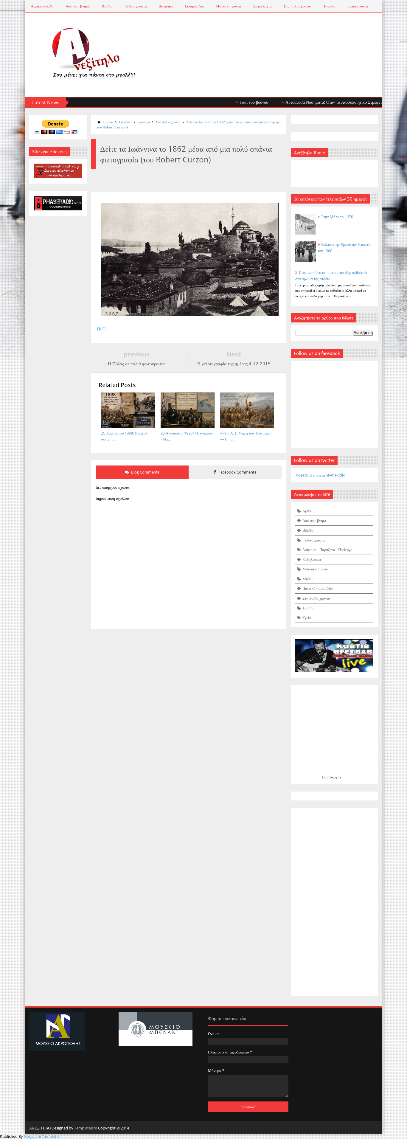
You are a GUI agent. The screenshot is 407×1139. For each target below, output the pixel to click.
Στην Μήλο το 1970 (337, 216)
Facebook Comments (237, 472)
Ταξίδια (329, 6)
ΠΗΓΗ (102, 329)
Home (108, 122)
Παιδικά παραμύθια (317, 588)
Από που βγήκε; (314, 520)
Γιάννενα (125, 122)
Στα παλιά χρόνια (297, 6)
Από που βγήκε (78, 6)
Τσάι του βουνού (234, 102)
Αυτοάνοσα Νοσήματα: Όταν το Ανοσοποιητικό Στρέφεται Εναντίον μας (328, 102)
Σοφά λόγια (262, 6)
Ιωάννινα (143, 122)
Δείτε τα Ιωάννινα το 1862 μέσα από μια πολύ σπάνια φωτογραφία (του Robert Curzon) (188, 125)
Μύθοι (307, 578)
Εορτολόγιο (331, 777)
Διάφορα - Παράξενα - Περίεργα (327, 549)
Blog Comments (144, 472)
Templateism (85, 1128)
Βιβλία (107, 6)
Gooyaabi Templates (42, 1136)
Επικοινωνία (357, 6)
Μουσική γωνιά (228, 6)
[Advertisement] (334, 901)
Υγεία (306, 617)
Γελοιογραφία (136, 6)
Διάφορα (166, 6)
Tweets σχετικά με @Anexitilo (320, 475)
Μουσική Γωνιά (315, 569)
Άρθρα (307, 510)
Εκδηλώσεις (194, 6)
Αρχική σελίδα (42, 6)
